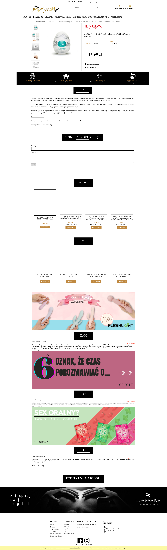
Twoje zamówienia (83, 524)
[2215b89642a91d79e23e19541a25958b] (35, 27)
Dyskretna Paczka (69, 534)
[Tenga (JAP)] (93, 27)
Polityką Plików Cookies (75, 548)
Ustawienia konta (82, 527)
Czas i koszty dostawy (54, 530)
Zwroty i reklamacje (56, 536)
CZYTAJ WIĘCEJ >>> (37, 350)
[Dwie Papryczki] (46, 8)
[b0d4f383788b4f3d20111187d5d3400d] (35, 46)
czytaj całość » (131, 343)
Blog (65, 531)
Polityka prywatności (67, 525)
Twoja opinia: (34, 152)
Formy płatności (55, 534)
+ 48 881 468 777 (109, 531)
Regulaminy (67, 529)
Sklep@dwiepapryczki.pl (112, 528)
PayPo (52, 524)
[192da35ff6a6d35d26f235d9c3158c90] (35, 55)
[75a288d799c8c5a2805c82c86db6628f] (35, 36)
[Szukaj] (98, 7)
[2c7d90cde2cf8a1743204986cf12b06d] (35, 65)
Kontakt (53, 527)
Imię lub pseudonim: (36, 146)
